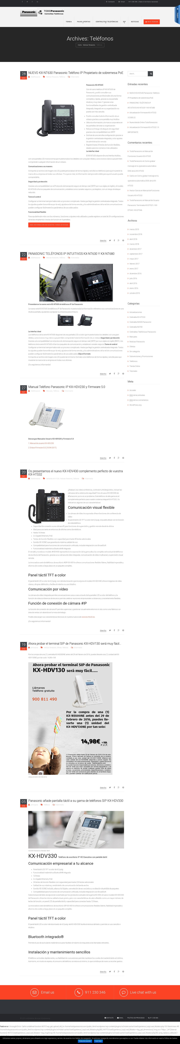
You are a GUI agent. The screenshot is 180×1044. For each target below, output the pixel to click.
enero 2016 (134, 288)
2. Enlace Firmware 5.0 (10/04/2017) (42, 448)
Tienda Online (135, 366)
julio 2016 (133, 278)
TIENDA (69, 22)
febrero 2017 (134, 264)
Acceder (133, 390)
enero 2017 (134, 269)
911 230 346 (153, 1018)
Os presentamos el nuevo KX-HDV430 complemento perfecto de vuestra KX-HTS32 (75, 472)
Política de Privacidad (135, 1018)
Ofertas (59, 647)
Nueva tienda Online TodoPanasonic (144, 122)
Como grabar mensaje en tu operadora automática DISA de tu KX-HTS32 (142, 166)
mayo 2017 (134, 259)
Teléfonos (62, 77)
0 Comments (75, 77)
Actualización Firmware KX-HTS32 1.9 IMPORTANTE (143, 129)
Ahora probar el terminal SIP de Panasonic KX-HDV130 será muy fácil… (74, 643)
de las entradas (137, 395)
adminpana (34, 647)
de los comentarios (139, 400)
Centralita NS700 (136, 327)
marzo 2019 (134, 229)
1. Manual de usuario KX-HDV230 (41, 443)
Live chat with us (143, 992)
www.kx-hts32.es (88, 617)
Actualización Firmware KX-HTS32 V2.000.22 (142, 115)
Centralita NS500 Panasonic (140, 322)
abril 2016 (133, 283)
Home (80, 45)
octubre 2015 (135, 293)
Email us (47, 992)
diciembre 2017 (135, 249)
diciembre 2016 (135, 273)
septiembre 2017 (136, 254)
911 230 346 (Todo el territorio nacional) (143, 2)
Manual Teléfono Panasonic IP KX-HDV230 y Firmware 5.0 (66, 387)
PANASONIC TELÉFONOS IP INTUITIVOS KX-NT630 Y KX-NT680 (71, 253)
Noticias (135, 22)
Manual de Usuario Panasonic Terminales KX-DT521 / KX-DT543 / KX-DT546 (143, 205)
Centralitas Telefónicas (106, 22)
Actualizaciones (136, 312)
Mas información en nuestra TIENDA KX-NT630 (49, 225)
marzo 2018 (134, 244)
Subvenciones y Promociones (141, 356)
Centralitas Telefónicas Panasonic (143, 332)
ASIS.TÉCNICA (153, 22)
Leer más (98, 1041)
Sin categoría (135, 351)
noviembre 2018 (136, 234)
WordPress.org (135, 405)
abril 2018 (133, 239)
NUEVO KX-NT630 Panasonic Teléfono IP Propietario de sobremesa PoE (75, 73)
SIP (124, 22)
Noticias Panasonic (89, 45)
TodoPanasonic (35, 77)
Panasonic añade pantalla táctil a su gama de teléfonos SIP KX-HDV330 (75, 801)
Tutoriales (133, 371)
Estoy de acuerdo (85, 1041)
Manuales (49, 391)
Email (123, 2)
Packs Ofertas (83, 22)
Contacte (111, 2)
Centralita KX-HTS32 (53, 478)
